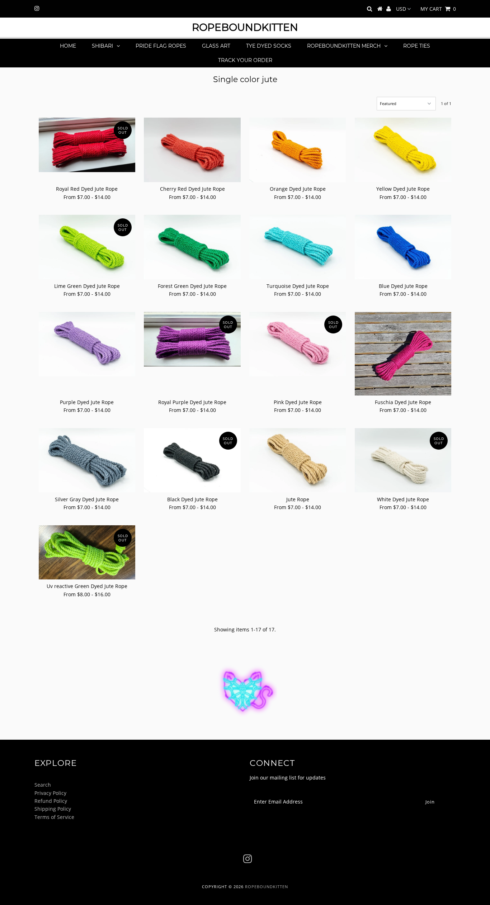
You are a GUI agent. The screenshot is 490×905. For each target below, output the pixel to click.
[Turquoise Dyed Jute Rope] (297, 247)
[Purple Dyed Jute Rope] (87, 344)
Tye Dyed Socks (268, 46)
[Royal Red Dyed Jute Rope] (87, 145)
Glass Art (216, 46)
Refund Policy (50, 800)
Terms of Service (54, 817)
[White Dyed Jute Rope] (403, 460)
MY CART (438, 8)
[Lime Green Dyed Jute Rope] (87, 247)
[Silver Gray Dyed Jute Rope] (87, 460)
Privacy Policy (50, 793)
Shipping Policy (52, 808)
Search (42, 784)
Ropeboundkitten (245, 27)
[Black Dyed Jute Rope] (192, 460)
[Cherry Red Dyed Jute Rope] (192, 150)
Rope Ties (416, 46)
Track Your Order (245, 60)
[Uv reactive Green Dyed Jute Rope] (87, 552)
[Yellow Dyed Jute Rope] (403, 150)
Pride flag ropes (161, 46)
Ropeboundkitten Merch (344, 46)
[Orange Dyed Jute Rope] (297, 150)
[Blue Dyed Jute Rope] (403, 247)
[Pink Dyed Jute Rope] (297, 344)
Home (68, 46)
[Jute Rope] (297, 460)
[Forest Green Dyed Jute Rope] (192, 247)
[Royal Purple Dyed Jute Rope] (192, 339)
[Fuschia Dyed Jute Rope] (403, 353)
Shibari (102, 46)
